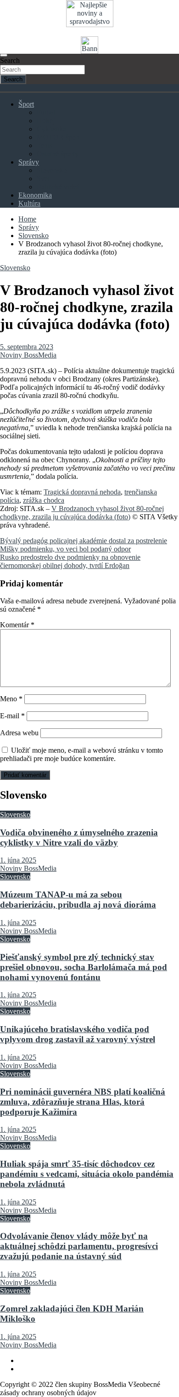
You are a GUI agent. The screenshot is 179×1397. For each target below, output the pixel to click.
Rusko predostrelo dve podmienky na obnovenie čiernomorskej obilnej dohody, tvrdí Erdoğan (70, 561)
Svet (43, 178)
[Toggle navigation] (3, 55)
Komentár (17, 625)
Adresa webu (19, 733)
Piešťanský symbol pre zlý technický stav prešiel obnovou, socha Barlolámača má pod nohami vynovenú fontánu (83, 967)
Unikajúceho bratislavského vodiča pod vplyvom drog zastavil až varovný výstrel (77, 1034)
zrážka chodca (43, 500)
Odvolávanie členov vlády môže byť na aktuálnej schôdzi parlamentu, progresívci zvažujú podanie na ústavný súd (79, 1246)
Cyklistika (51, 129)
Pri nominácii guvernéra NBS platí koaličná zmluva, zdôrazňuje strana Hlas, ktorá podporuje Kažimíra (82, 1102)
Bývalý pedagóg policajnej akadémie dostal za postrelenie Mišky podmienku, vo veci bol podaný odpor (83, 545)
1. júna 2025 (18, 860)
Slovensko (52, 170)
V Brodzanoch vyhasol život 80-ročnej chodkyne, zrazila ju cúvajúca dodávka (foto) (82, 513)
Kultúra (29, 203)
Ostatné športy (57, 154)
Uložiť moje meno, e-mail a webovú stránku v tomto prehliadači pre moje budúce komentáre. (81, 754)
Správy (28, 162)
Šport (26, 104)
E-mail (12, 716)
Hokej (46, 121)
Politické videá (58, 187)
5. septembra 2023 (26, 347)
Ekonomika (35, 195)
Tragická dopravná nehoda (82, 492)
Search (10, 60)
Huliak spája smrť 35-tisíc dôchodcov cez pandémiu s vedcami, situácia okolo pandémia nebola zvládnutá (86, 1174)
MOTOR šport (58, 137)
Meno (11, 699)
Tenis (44, 145)
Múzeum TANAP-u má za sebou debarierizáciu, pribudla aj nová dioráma (78, 899)
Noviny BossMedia (28, 355)
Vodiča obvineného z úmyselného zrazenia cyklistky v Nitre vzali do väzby (79, 837)
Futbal (46, 112)
